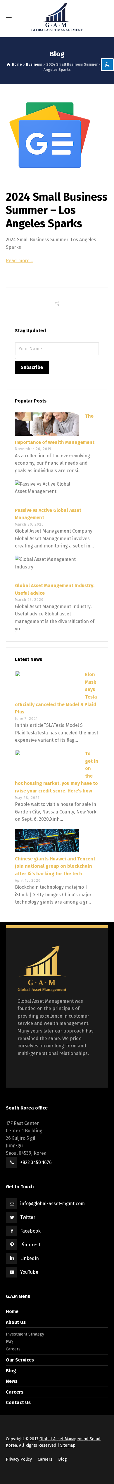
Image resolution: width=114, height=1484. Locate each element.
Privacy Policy (19, 1459)
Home (12, 1311)
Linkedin (29, 1258)
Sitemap (67, 1445)
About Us (16, 1322)
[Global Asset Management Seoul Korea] (57, 17)
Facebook (30, 1231)
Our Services (20, 1360)
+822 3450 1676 (36, 1162)
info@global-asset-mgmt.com (52, 1203)
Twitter (27, 1217)
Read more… (19, 260)
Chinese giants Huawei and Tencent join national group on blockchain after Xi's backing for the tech (55, 866)
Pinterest (30, 1244)
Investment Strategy (25, 1334)
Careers (13, 1349)
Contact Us (18, 1402)
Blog (11, 1370)
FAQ (9, 1341)
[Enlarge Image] (57, 135)
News (12, 1381)
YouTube (29, 1272)
